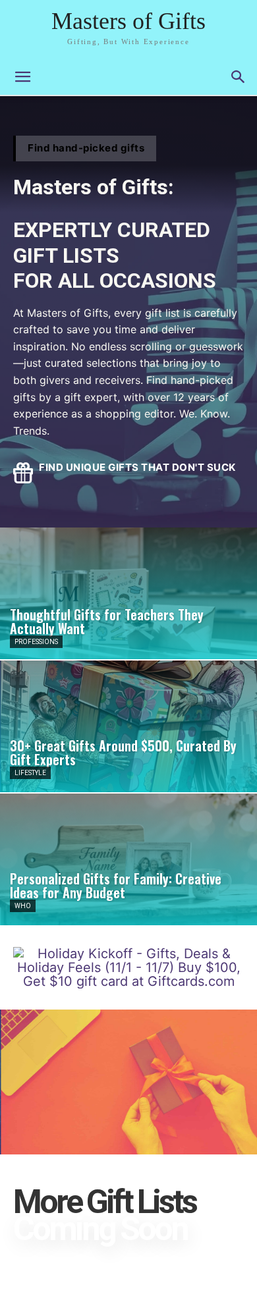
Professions (36, 641)
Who (22, 905)
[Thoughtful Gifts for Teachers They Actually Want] (128, 593)
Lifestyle (30, 772)
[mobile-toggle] (22, 77)
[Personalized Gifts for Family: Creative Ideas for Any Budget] (128, 859)
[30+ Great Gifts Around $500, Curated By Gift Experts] (128, 726)
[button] (238, 77)
